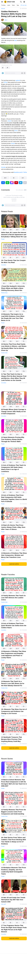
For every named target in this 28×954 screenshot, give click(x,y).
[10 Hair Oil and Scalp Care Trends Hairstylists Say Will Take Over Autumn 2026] (14, 886)
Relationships (4, 292)
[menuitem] (3, 5)
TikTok (5, 82)
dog (15, 40)
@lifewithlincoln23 (6, 112)
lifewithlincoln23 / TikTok (20, 172)
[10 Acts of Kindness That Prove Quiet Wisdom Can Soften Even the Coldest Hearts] (14, 612)
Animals (3, 8)
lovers (16, 130)
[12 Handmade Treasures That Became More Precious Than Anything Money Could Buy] (14, 726)
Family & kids (4, 352)
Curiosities (3, 264)
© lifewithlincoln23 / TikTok (6, 65)
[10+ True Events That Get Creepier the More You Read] (14, 249)
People (2, 239)
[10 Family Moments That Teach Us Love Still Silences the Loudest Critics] (14, 584)
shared (9, 121)
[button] (5, 177)
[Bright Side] (9, 2)
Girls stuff (3, 904)
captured (17, 80)
